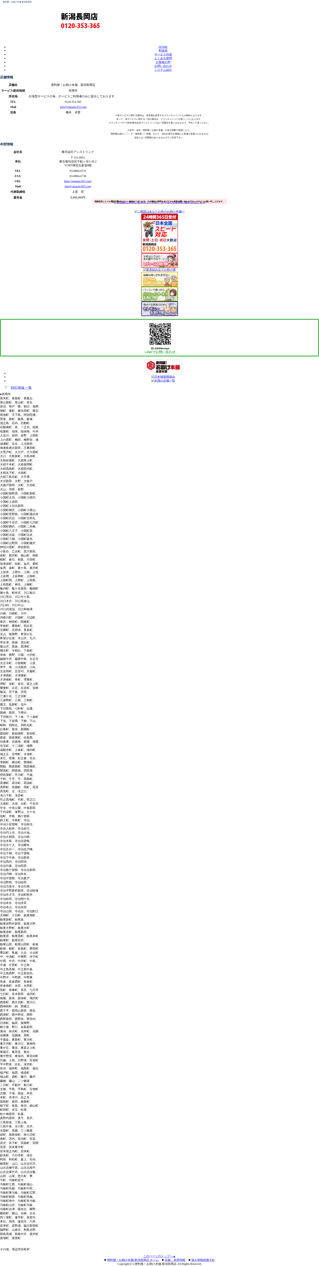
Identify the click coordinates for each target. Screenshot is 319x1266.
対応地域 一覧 (21, 388)
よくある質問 (163, 58)
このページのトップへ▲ (159, 1256)
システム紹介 (163, 69)
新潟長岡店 (79, 16)
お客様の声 (163, 62)
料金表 (163, 50)
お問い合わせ (163, 66)
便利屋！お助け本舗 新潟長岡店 (17, 2)
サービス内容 (163, 54)
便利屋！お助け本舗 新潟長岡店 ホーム (133, 1260)
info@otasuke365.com (78, 186)
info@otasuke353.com (73, 107)
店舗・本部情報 (175, 1260)
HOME (163, 47)
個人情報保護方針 (203, 1260)
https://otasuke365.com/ (78, 181)
